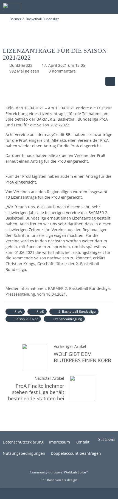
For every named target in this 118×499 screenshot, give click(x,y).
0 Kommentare (62, 71)
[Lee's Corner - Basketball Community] (12, 6)
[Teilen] (110, 81)
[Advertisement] (59, 34)
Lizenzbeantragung (67, 319)
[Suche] (83, 6)
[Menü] (110, 6)
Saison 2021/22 (26, 319)
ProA (18, 311)
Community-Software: (59, 472)
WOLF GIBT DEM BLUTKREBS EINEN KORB (82, 357)
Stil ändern (106, 439)
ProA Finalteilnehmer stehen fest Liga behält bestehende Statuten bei (36, 392)
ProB (40, 311)
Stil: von (59, 480)
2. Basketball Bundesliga (77, 311)
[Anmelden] (97, 7)
